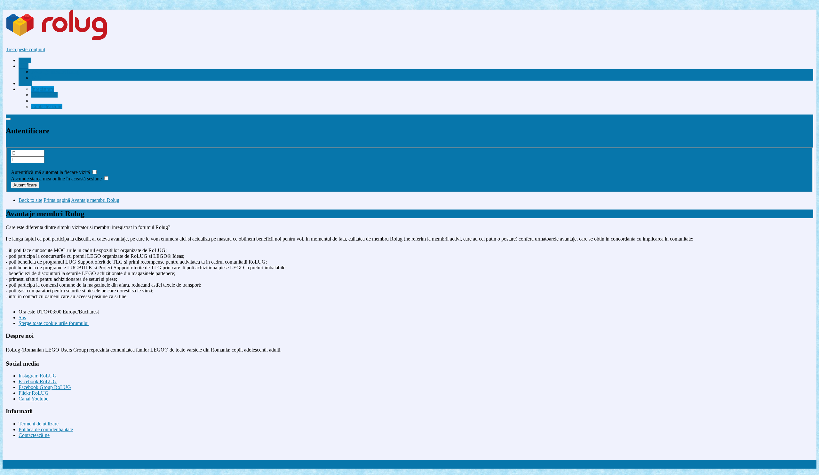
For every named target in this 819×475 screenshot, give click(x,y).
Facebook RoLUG (38, 381)
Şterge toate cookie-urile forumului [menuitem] (54, 323)
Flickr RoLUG (34, 393)
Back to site (30, 200)
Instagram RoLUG (38, 375)
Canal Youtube (33, 398)
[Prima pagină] (68, 38)
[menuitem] (55, 72)
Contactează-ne (34, 435)
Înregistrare (17, 144)
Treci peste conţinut (25, 49)
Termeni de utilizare (39, 423)
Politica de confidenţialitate (46, 429)
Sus (22, 317)
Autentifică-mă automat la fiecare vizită (51, 172)
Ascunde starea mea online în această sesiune (57, 178)
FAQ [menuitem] (36, 77)
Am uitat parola (26, 166)
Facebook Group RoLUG (45, 387)
